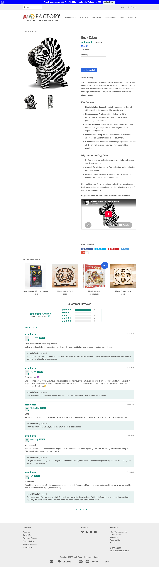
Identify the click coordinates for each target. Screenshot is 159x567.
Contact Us (27, 535)
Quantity (84, 55)
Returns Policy (28, 541)
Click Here (108, 2)
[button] (87, 42)
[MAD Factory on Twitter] (82, 532)
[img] (30, 334)
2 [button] (76, 509)
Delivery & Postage (30, 538)
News (122, 17)
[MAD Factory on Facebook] (86, 532)
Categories (70, 17)
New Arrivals (110, 17)
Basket (133, 7)
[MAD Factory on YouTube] (95, 532)
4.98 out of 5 (47, 314)
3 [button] (80, 509)
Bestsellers (96, 17)
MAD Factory (78, 557)
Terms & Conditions (30, 544)
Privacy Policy (28, 547)
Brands (83, 17)
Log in (122, 7)
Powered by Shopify (91, 557)
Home (25, 31)
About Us (132, 17)
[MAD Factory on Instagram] (91, 532)
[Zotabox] (2, 2)
